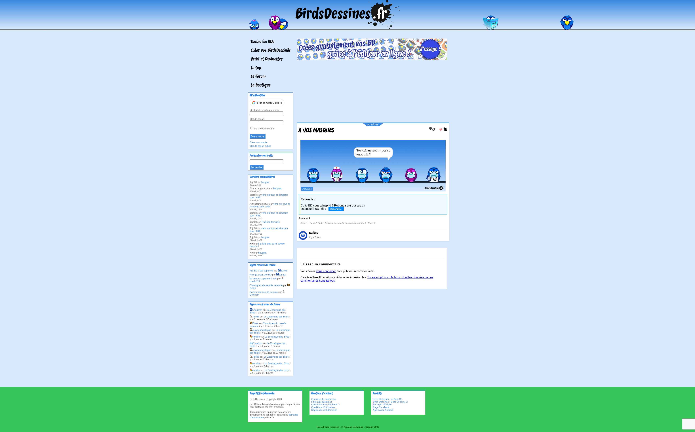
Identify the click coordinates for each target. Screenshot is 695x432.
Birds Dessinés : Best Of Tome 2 (390, 402)
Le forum (258, 76)
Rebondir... (336, 209)
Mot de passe (257, 119)
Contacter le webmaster (323, 399)
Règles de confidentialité (324, 410)
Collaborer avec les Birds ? (325, 404)
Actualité (307, 188)
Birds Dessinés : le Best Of (387, 399)
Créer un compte (258, 142)
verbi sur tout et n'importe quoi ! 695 (270, 205)
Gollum (313, 233)
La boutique (261, 85)
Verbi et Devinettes (267, 59)
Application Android (383, 410)
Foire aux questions (321, 402)
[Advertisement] (372, 90)
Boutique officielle (382, 404)
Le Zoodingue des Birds (276, 316)
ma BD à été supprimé (261, 270)
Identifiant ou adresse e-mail (264, 110)
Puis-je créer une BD (260, 274)
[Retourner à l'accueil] (348, 27)
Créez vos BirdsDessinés (270, 50)
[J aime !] (440, 129)
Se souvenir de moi (263, 128)
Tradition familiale (270, 222)
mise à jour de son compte (264, 292)
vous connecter (326, 271)
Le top (256, 68)
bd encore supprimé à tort (263, 278)
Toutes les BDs (262, 42)
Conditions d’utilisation (323, 407)
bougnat (265, 182)
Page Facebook (381, 407)
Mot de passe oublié (260, 146)
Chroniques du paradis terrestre (266, 285)
